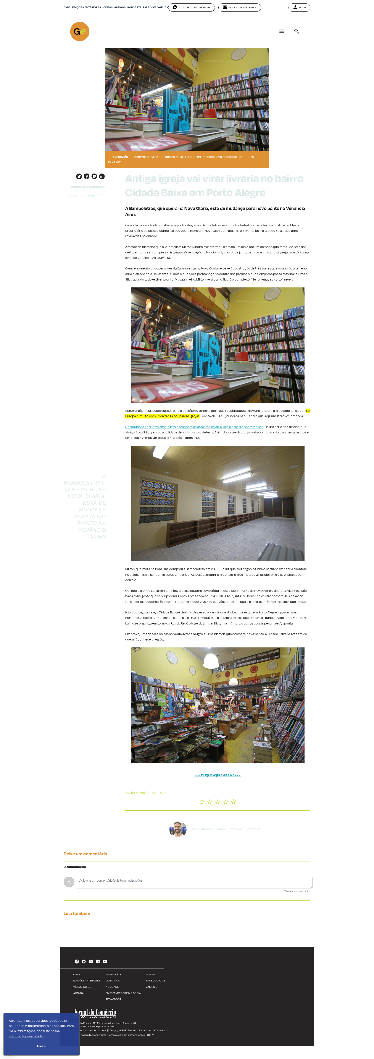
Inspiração (113, 974)
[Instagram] (90, 962)
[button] (109, 108)
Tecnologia (113, 999)
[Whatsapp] (93, 176)
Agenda (78, 993)
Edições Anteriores (86, 981)
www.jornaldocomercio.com (89, 1030)
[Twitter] (78, 176)
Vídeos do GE (82, 987)
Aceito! (42, 1046)
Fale (153, 7)
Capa (67, 7)
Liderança (113, 981)
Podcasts (134, 7)
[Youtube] (105, 962)
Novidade (112, 987)
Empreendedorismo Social (124, 993)
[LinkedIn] (101, 176)
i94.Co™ (149, 1035)
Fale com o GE (155, 981)
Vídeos (108, 7)
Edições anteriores (86, 7)
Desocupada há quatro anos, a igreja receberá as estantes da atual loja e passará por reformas (194, 427)
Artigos (120, 7)
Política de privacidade (26, 1036)
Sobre (150, 974)
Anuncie (151, 987)
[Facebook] (86, 176)
